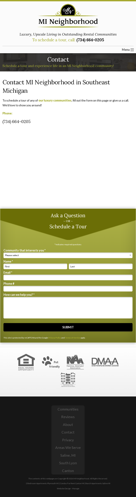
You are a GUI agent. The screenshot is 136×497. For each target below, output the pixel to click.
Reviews (68, 417)
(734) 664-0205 (90, 39)
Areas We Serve (68, 447)
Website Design (64, 488)
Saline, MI (68, 455)
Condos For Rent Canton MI (72, 483)
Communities (68, 409)
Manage (75, 488)
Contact (68, 432)
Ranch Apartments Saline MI (98, 483)
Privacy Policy (54, 338)
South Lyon (68, 463)
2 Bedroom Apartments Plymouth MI (42, 483)
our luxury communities (54, 100)
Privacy (68, 440)
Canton (68, 471)
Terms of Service (72, 338)
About (68, 424)
